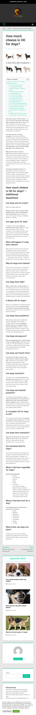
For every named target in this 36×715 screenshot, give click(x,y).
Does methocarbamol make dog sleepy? (16, 689)
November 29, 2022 (11, 610)
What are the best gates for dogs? (17, 632)
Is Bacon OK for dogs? (16, 95)
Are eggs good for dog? (16, 86)
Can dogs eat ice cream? (16, 85)
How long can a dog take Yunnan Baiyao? (17, 691)
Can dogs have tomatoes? (17, 106)
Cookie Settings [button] (7, 711)
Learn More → (18, 659)
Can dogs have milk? (15, 93)
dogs (17, 48)
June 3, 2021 (12, 48)
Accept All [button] (16, 711)
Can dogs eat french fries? (16, 100)
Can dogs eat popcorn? (16, 98)
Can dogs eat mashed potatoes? (19, 103)
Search (8, 672)
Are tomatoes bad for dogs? (18, 108)
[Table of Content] (27, 80)
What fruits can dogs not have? (18, 115)
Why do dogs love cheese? (17, 91)
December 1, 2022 (11, 584)
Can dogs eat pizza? (16, 101)
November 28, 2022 (11, 635)
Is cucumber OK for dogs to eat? (19, 105)
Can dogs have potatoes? (16, 96)
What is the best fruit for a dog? (18, 113)
